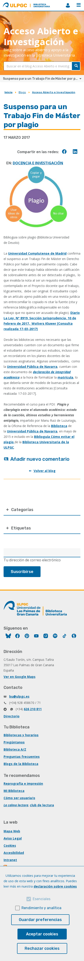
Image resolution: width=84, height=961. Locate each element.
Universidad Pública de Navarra (32, 366)
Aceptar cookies (42, 934)
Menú (78, 5)
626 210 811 (33, 709)
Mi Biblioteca (14, 791)
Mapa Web (12, 831)
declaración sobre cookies (55, 886)
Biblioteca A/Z (15, 749)
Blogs (22, 92)
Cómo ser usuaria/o (19, 798)
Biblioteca (59, 426)
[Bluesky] (8, 636)
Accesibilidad (14, 853)
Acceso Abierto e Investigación (53, 92)
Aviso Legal (13, 838)
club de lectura (42, 805)
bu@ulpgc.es (19, 696)
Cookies (10, 845)
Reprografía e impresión (23, 783)
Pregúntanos (14, 742)
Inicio (8, 92)
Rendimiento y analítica (41, 908)
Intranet (10, 860)
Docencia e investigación (38, 163)
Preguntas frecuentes (22, 756)
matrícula (65, 377)
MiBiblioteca (67, 5)
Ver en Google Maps (19, 676)
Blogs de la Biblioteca (21, 764)
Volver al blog (45, 471)
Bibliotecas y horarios (21, 735)
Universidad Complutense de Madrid (37, 253)
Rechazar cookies (42, 948)
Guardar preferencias (40, 919)
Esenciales (41, 899)
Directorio (11, 716)
